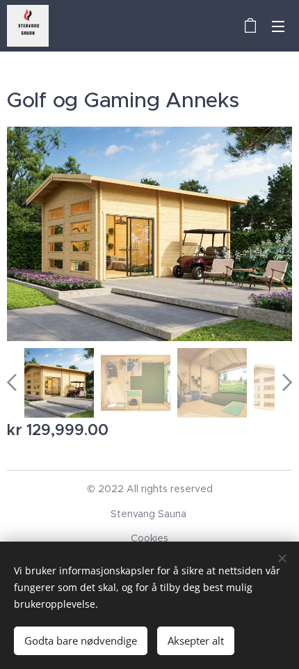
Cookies (149, 538)
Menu (278, 26)
